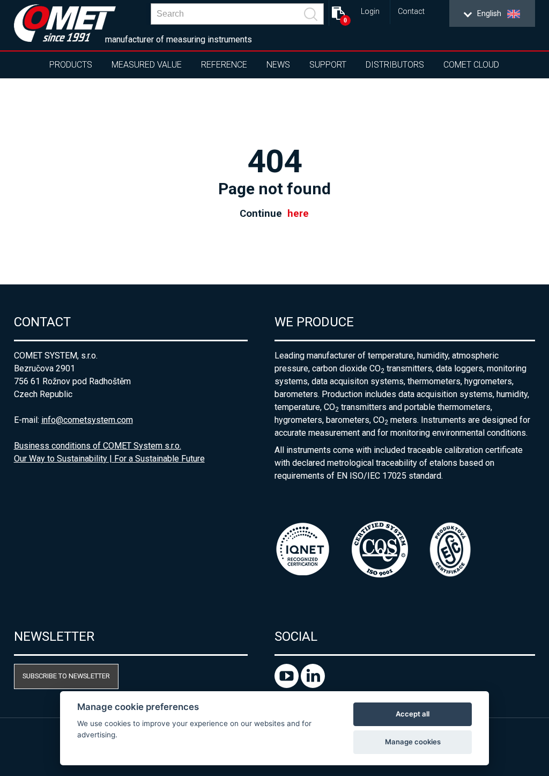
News (278, 65)
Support (327, 65)
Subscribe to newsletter (66, 676)
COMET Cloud (471, 65)
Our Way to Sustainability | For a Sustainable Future (109, 458)
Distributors (395, 65)
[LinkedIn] (313, 685)
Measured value (147, 65)
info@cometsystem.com (87, 420)
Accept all (412, 713)
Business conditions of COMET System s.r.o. (97, 446)
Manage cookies (413, 741)
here (298, 213)
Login (370, 11)
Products (70, 65)
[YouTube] (287, 685)
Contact (411, 11)
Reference (224, 65)
